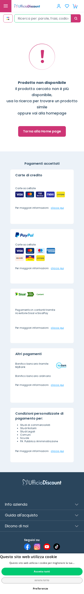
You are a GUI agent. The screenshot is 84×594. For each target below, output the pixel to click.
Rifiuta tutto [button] (42, 580)
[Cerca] (76, 18)
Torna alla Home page (42, 131)
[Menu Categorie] (5, 6)
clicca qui (57, 208)
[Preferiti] (66, 6)
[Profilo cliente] (58, 6)
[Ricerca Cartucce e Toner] (8, 18)
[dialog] (42, 573)
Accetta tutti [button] (42, 571)
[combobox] (42, 18)
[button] (42, 588)
